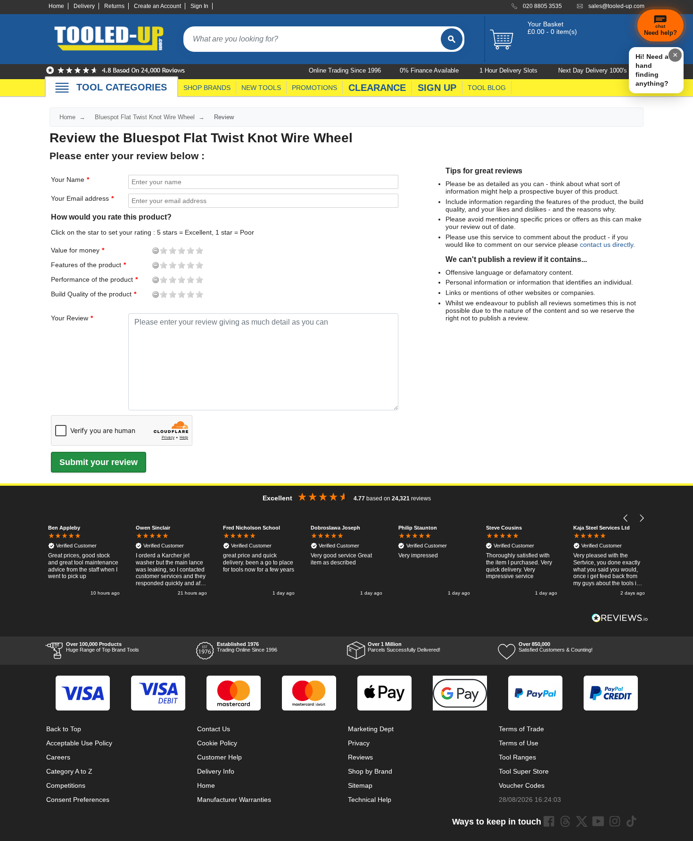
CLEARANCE (377, 87)
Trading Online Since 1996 (247, 647)
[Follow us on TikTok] (631, 821)
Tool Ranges (517, 757)
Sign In (199, 6)
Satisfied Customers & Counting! (556, 647)
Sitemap (360, 785)
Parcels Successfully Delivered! (404, 647)
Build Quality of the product (59, 294)
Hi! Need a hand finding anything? (651, 70)
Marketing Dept (371, 729)
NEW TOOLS (261, 87)
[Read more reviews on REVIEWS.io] (620, 617)
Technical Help (369, 799)
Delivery (84, 6)
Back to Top (63, 729)
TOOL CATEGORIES (121, 87)
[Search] (451, 39)
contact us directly (606, 244)
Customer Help (219, 757)
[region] (346, 561)
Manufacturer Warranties (234, 799)
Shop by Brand (370, 771)
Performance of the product (59, 279)
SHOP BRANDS (207, 87)
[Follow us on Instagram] (614, 821)
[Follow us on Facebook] (548, 821)
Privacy (359, 743)
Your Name (67, 179)
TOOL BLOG (487, 87)
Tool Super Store (524, 771)
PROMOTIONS (314, 87)
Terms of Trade (521, 729)
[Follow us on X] (581, 821)
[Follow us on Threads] (565, 821)
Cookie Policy (217, 743)
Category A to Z (69, 771)
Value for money (59, 250)
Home (56, 6)
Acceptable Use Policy (79, 743)
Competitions (65, 785)
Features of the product (59, 265)
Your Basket (545, 24)
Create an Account (157, 6)
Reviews (360, 757)
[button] (626, 518)
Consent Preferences (77, 799)
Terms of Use (518, 743)
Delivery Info (215, 771)
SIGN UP (437, 87)
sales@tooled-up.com (616, 6)
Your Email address (80, 198)
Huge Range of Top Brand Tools (102, 647)
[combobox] (312, 39)
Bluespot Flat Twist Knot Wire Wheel (145, 117)
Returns (114, 6)
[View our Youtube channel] (598, 821)
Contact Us (213, 729)
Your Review (69, 318)
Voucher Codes (521, 785)
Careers (58, 757)
